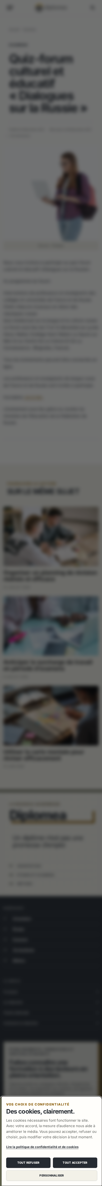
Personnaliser (51, 1175)
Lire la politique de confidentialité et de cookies (42, 1147)
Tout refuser (28, 1162)
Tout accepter (75, 1162)
